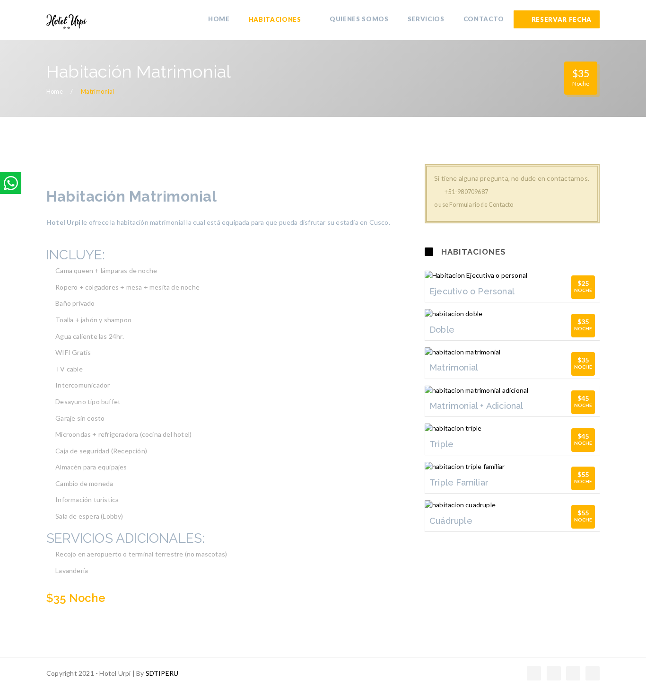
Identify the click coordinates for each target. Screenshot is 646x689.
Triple (441, 444)
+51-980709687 (466, 191)
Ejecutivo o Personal (472, 291)
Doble (441, 330)
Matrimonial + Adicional (476, 406)
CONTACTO (483, 19)
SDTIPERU (162, 673)
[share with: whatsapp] (10, 183)
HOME (219, 19)
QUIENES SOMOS (359, 19)
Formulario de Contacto (481, 204)
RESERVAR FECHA (562, 19)
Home (54, 91)
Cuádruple (450, 521)
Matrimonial (453, 367)
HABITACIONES (276, 19)
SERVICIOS (426, 19)
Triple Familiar (459, 482)
